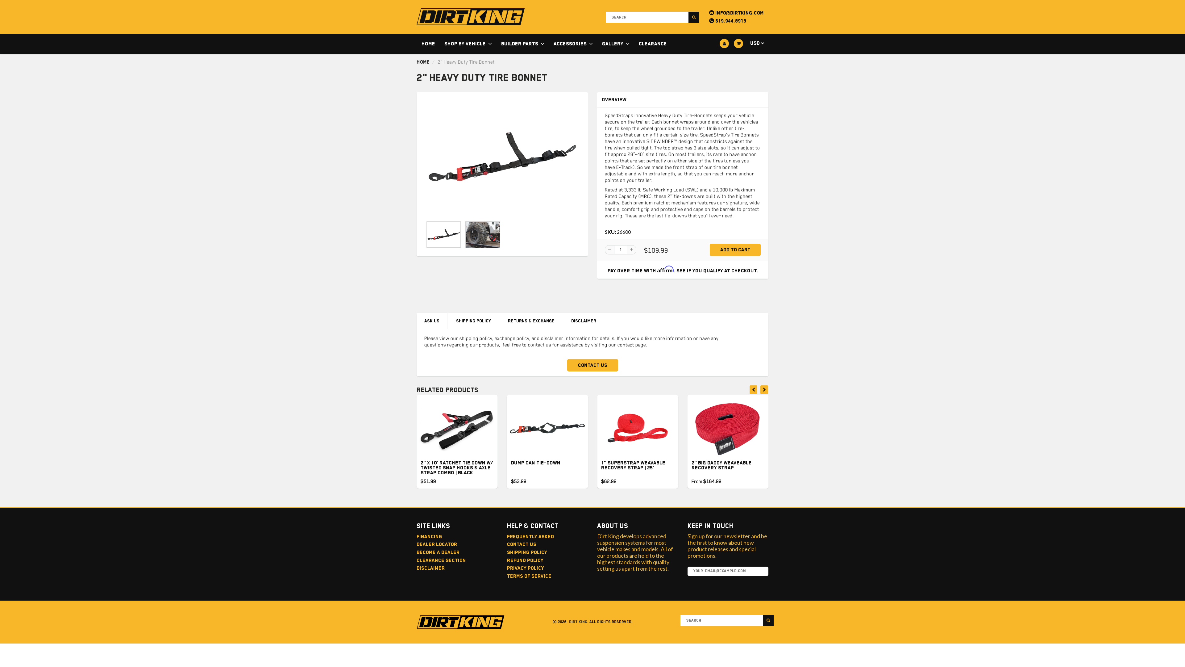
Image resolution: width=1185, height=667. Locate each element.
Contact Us (592, 365)
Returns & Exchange (531, 320)
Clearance (653, 44)
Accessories (570, 44)
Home (428, 44)
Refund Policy (525, 560)
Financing (429, 536)
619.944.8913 (730, 21)
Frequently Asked (530, 536)
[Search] (693, 17)
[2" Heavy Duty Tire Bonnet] (502, 158)
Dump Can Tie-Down (535, 463)
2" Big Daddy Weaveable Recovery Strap (722, 465)
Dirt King (578, 622)
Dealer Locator (437, 544)
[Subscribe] (761, 572)
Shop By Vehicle (465, 44)
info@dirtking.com (739, 13)
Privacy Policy (525, 568)
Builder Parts (519, 44)
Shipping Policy (473, 320)
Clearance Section (441, 560)
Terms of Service (529, 576)
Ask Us (431, 320)
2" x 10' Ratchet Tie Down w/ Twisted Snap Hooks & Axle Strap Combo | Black (457, 468)
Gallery (612, 44)
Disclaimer (583, 320)
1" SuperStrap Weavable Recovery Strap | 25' (633, 465)
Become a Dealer (438, 552)
